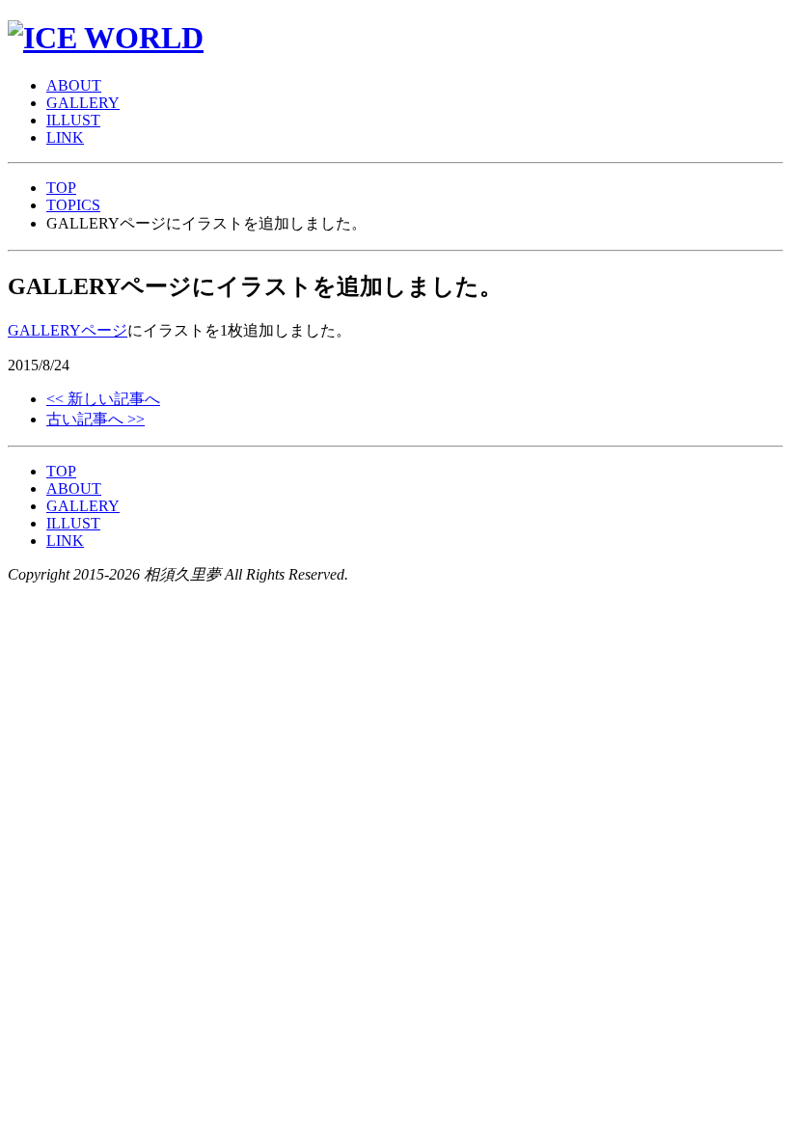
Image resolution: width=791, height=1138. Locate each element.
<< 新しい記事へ (103, 399)
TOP (61, 187)
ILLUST (73, 523)
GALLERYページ (67, 330)
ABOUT (73, 488)
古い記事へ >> (95, 419)
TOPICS (73, 205)
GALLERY (83, 506)
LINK (65, 540)
